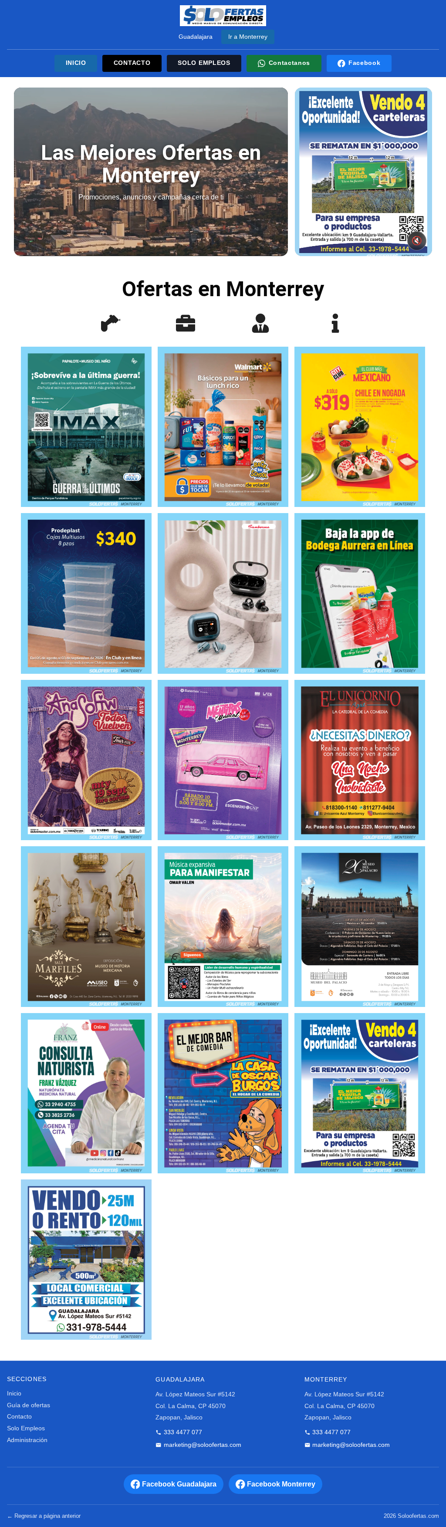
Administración (27, 1440)
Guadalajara (196, 36)
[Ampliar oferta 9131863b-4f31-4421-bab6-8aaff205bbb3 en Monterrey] (359, 760)
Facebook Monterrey (281, 1484)
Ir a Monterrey (247, 36)
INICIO (76, 63)
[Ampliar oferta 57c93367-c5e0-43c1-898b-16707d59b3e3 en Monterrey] (86, 427)
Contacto (19, 1416)
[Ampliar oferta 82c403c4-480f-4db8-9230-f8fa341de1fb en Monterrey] (223, 593)
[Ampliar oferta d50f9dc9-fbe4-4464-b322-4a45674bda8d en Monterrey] (86, 1093)
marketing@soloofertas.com (202, 1445)
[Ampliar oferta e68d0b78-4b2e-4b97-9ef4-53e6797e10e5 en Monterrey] (86, 593)
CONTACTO (132, 63)
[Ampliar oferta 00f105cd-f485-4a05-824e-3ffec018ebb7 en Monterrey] (359, 926)
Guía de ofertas (28, 1405)
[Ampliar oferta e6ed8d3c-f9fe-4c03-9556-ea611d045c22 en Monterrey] (223, 926)
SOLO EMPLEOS (204, 63)
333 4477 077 (183, 1432)
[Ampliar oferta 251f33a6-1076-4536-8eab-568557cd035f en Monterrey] (86, 1259)
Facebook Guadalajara (179, 1484)
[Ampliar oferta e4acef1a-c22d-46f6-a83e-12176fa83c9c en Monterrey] (359, 593)
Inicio (14, 1393)
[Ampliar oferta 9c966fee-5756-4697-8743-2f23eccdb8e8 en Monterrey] (86, 926)
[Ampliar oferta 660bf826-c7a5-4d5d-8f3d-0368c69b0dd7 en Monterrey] (359, 1093)
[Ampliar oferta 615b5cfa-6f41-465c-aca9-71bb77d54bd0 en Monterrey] (223, 1093)
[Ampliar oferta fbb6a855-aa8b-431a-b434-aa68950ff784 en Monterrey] (223, 427)
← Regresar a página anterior (44, 1516)
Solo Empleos (26, 1428)
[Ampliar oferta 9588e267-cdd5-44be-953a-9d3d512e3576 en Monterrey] (86, 760)
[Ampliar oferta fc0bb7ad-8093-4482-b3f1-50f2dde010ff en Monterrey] (223, 760)
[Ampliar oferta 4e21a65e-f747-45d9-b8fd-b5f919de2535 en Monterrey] (359, 427)
